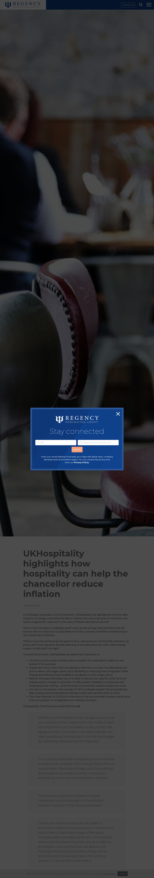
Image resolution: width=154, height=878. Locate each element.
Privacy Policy (81, 462)
